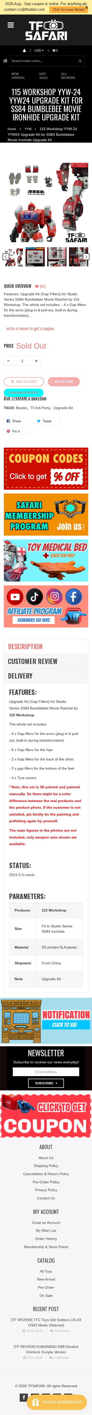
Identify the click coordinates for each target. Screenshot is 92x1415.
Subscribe (44, 1083)
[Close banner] (87, 7)
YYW (28, 129)
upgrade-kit (63, 408)
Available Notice (23, 393)
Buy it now (64, 382)
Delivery (20, 675)
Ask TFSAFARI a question (25, 398)
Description (25, 646)
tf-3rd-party (40, 408)
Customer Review (32, 661)
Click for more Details (69, 9)
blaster (22, 408)
